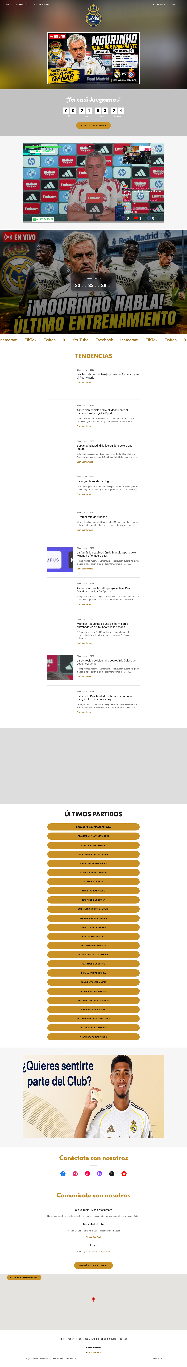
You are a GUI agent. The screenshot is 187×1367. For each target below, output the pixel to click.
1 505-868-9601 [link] (94, 1237)
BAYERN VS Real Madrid (93, 891)
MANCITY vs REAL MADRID (93, 927)
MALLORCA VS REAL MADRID (93, 918)
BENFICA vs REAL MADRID (93, 991)
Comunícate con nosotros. (93, 1265)
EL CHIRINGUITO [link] (160, 5)
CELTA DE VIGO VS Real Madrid (93, 955)
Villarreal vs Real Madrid (93, 1037)
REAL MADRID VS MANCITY (93, 946)
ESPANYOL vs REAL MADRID (93, 873)
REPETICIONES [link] (23, 5)
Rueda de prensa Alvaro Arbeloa (93, 827)
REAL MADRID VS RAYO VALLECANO (93, 1019)
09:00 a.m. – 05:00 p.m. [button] (96, 1251)
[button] (109, 1252)
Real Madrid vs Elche (93, 936)
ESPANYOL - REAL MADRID (93, 125)
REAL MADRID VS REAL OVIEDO (93, 854)
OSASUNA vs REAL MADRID (93, 982)
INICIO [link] (9, 5)
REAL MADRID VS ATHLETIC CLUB (93, 836)
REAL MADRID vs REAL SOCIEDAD (93, 1000)
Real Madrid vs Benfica (93, 973)
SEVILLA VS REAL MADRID (93, 845)
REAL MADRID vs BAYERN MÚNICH (94, 909)
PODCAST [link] (176, 5)
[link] (93, 4)
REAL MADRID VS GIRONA (93, 900)
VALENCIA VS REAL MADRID (93, 1009)
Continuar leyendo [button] (85, 382)
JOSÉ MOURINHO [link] (42, 5)
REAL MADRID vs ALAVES (93, 882)
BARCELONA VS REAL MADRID (93, 863)
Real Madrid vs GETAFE (93, 964)
